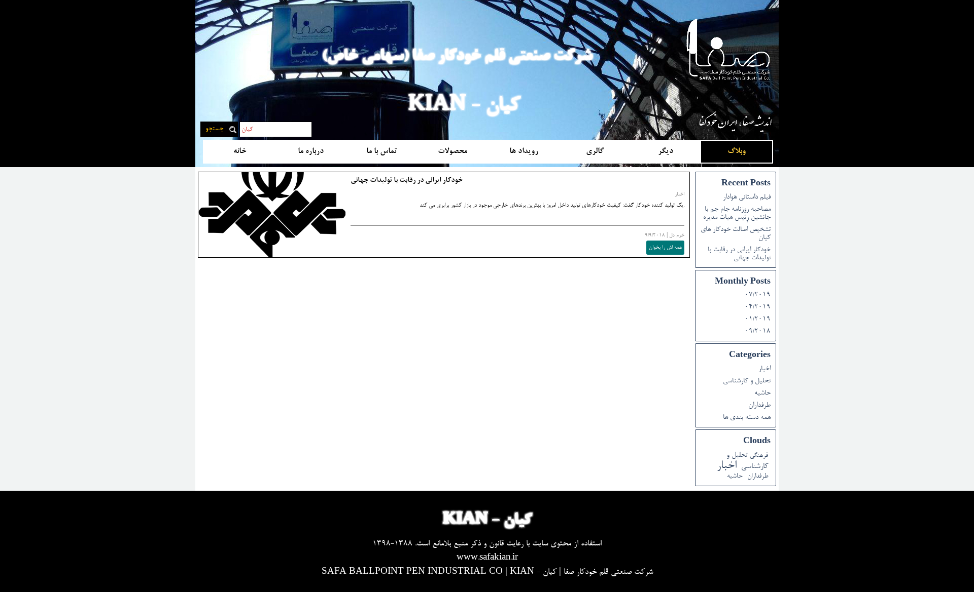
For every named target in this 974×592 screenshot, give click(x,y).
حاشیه (762, 393)
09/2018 (758, 332)
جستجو (214, 129)
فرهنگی (759, 455)
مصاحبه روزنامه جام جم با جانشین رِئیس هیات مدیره (737, 214)
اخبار (679, 194)
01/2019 (758, 319)
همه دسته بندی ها (747, 418)
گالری (595, 151)
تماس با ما (381, 151)
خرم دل (676, 235)
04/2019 (758, 307)
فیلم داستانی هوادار (747, 197)
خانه (239, 151)
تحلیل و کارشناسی (747, 381)
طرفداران (759, 406)
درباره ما (311, 151)
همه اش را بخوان (665, 248)
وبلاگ (736, 151)
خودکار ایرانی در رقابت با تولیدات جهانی (407, 181)
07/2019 (758, 295)
